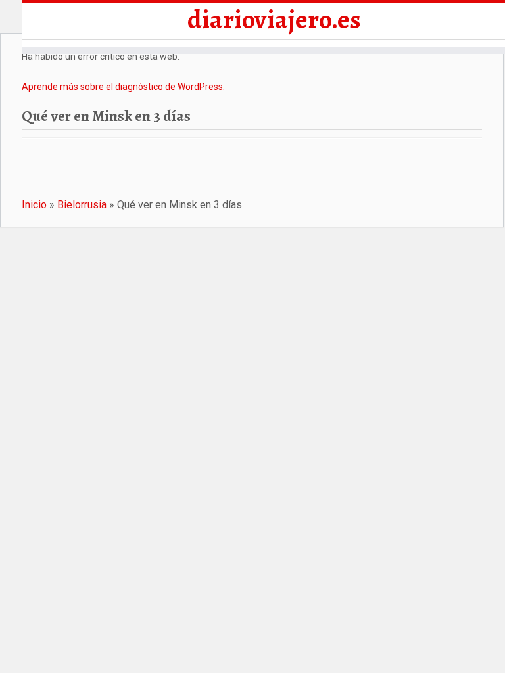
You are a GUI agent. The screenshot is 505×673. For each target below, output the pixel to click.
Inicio (34, 204)
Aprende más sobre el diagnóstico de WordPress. (123, 86)
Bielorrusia (82, 204)
